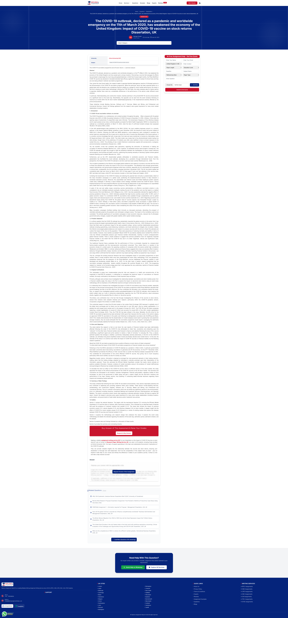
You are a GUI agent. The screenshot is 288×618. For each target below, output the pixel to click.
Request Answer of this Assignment (124, 471)
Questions (135, 3)
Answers (142, 3)
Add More (195, 84)
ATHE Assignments (247, 601)
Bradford (147, 596)
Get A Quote (192, 3)
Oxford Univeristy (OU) (115, 58)
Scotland (147, 603)
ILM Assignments (247, 596)
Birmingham (148, 586)
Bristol (99, 594)
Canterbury (148, 605)
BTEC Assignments (247, 586)
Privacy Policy (198, 589)
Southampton (101, 603)
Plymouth (100, 607)
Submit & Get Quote (182, 89)
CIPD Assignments (247, 591)
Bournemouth (148, 599)
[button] (127, 3)
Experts (154, 3)
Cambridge (101, 592)
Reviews (160, 3)
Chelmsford (101, 596)
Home (120, 3)
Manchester (148, 601)
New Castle (148, 590)
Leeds (99, 588)
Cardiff (147, 607)
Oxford (100, 601)
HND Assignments (247, 589)
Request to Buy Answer (124, 433)
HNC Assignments (247, 594)
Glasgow (100, 599)
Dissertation (149, 11)
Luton (99, 605)
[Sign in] (200, 3)
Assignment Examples (200, 599)
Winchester (148, 594)
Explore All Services (157, 567)
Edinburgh (100, 590)
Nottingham (101, 609)
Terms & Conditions (199, 591)
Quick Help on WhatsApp (134, 567)
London (100, 586)
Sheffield (147, 592)
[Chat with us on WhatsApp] (8, 613)
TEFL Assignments (247, 599)
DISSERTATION (144, 16)
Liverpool (147, 588)
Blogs (148, 3)
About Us (196, 586)
